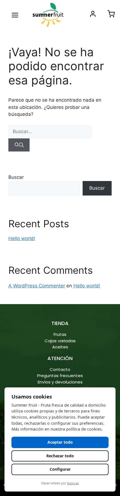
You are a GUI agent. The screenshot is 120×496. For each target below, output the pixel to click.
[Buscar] (19, 145)
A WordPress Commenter (36, 286)
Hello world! (21, 238)
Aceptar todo (60, 442)
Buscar (16, 177)
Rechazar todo (60, 455)
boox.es (73, 483)
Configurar (60, 469)
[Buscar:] (50, 131)
